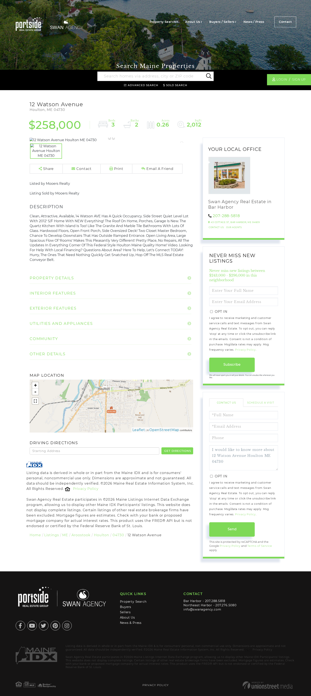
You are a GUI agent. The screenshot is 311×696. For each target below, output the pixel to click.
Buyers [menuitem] (125, 607)
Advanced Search (143, 85)
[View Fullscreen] (35, 401)
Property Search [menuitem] (163, 22)
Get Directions (177, 450)
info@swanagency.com (202, 609)
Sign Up (299, 79)
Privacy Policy (85, 489)
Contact (285, 22)
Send (232, 529)
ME (65, 535)
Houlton (101, 535)
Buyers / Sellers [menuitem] (221, 22)
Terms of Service (259, 545)
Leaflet (138, 430)
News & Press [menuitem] (131, 623)
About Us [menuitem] (192, 22)
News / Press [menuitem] (254, 22)
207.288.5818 (215, 601)
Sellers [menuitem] (125, 612)
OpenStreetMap (164, 430)
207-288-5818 (226, 216)
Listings (51, 535)
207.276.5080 (225, 605)
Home (35, 535)
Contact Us (216, 227)
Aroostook (81, 535)
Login (282, 79)
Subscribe (232, 364)
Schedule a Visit (260, 402)
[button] (208, 76)
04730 (118, 535)
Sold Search (176, 85)
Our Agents (234, 227)
